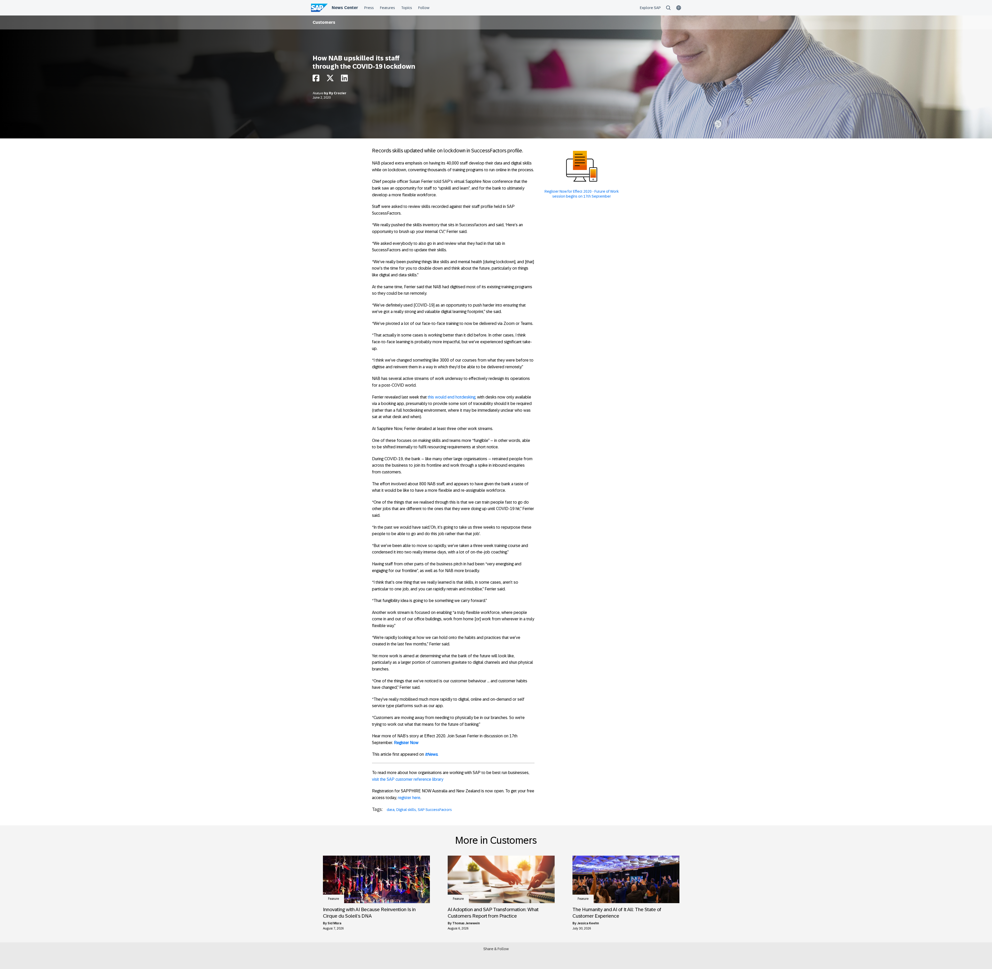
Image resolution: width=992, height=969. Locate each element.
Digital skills (406, 810)
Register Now (406, 742)
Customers (324, 22)
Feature (318, 93)
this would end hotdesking (451, 397)
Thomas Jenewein (466, 923)
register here (409, 797)
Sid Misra (334, 923)
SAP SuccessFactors (435, 810)
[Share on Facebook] (316, 79)
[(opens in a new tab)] (376, 879)
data (390, 810)
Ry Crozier (337, 93)
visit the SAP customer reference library (407, 779)
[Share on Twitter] (330, 79)
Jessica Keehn (588, 923)
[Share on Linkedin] (344, 79)
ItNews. (431, 754)
